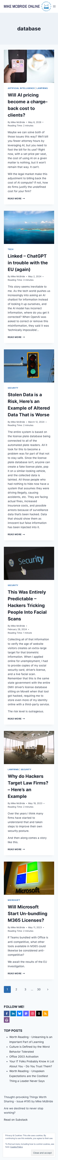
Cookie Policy (16, 1147)
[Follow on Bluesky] (19, 1013)
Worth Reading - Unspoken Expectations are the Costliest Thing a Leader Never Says (28, 1076)
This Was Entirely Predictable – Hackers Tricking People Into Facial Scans (27, 605)
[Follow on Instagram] (32, 1013)
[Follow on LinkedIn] (13, 1013)
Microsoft (14, 900)
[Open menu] (54, 6)
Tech (10, 249)
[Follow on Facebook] (7, 1013)
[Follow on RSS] (45, 1013)
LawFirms (42, 88)
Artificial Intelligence (21, 88)
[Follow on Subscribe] (7, 1020)
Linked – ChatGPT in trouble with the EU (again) (28, 262)
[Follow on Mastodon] (26, 1013)
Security (13, 388)
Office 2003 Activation (24, 1056)
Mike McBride (18, 122)
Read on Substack (16, 1119)
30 (39, 989)
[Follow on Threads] (39, 1013)
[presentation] (29, 66)
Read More (16, 198)
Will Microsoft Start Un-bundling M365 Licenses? (27, 913)
